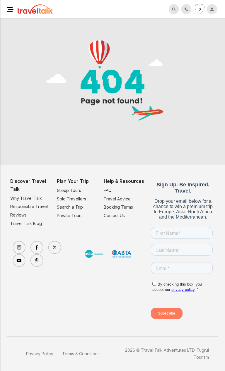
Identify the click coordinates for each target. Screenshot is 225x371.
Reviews (18, 214)
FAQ (108, 190)
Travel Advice (117, 198)
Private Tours (70, 215)
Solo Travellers (71, 198)
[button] (10, 9)
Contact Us (114, 215)
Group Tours (69, 190)
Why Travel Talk (26, 198)
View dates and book (120, 360)
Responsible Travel (29, 206)
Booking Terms (118, 207)
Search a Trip (70, 207)
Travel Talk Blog (26, 223)
